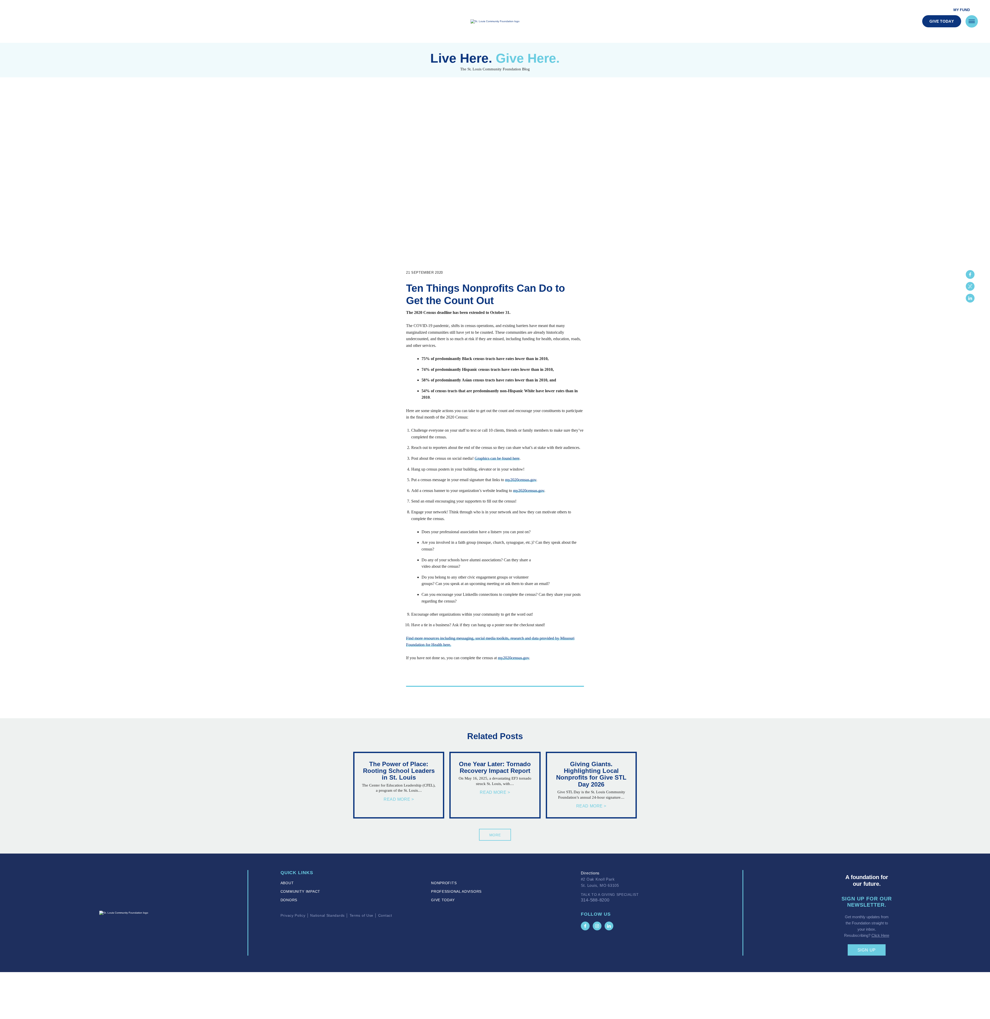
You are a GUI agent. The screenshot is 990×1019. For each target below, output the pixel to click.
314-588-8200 (595, 900)
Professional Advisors (456, 891)
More (495, 835)
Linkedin (970, 298)
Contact (385, 915)
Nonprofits (444, 883)
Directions (590, 873)
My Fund (961, 10)
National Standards (327, 915)
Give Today (941, 21)
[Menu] (972, 21)
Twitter (970, 286)
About (287, 883)
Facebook (970, 274)
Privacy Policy (293, 915)
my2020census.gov (520, 480)
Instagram (597, 926)
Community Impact (300, 891)
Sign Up (866, 950)
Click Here (880, 935)
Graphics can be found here (497, 458)
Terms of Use (361, 915)
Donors (288, 900)
